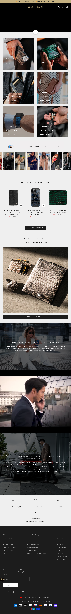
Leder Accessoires (8, 550)
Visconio (51, 601)
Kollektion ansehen (35, 24)
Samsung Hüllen (8, 544)
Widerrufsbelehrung (33, 544)
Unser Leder (60, 538)
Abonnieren (11, 585)
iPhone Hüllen (7, 541)
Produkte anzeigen (35, 317)
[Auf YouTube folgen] (23, 592)
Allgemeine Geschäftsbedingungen (37, 553)
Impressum (60, 544)
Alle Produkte (7, 535)
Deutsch (46, 597)
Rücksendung (31, 538)
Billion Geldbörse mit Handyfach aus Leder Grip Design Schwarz (13, 212)
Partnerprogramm (62, 547)
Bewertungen (61, 559)
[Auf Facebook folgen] (4, 592)
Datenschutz (60, 553)
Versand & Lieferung (33, 535)
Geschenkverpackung (33, 547)
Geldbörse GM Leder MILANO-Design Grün (58, 211)
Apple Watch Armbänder (10, 547)
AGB (58, 550)
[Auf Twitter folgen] (9, 592)
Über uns (59, 535)
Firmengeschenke (32, 550)
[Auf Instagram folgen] (13, 592)
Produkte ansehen (11, 67)
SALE (4, 553)
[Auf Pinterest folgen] (18, 592)
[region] (35, 17)
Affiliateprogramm (62, 556)
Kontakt (59, 541)
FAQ (28, 541)
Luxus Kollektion (8, 538)
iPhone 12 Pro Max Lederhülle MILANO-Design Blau (35, 212)
